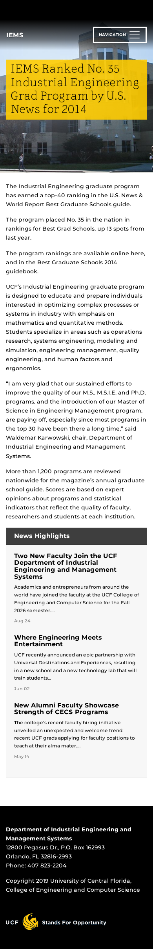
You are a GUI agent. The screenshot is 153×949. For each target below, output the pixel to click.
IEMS (15, 35)
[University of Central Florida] (60, 10)
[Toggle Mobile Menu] (145, 9)
